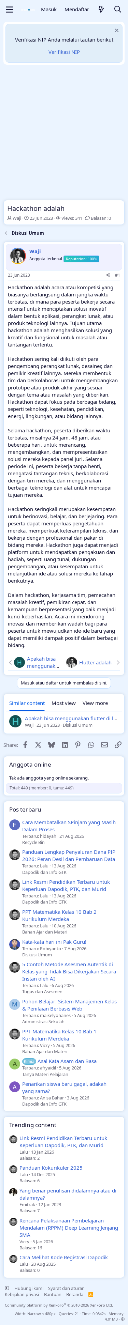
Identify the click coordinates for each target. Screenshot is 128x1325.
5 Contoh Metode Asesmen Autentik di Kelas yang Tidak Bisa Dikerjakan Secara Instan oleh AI (69, 971)
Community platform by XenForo (59, 1305)
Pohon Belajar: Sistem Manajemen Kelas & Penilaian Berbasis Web (69, 1005)
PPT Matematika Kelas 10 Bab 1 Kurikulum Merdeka (59, 1035)
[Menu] (9, 9)
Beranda (74, 1294)
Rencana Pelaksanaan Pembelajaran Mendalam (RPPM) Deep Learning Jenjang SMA (68, 1227)
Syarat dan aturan (66, 1288)
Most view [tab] (64, 702)
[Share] (108, 275)
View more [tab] (95, 702)
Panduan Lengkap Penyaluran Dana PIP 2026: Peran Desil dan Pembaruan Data (68, 855)
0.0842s (99, 1313)
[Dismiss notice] (116, 31)
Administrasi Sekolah (43, 1021)
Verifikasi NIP (64, 51)
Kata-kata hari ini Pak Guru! (54, 941)
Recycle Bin (33, 842)
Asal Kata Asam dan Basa (60, 1061)
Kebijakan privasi (22, 1294)
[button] (7, 1288)
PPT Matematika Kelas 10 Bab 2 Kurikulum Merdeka (59, 915)
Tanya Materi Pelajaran (45, 1074)
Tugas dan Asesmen (42, 991)
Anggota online (30, 764)
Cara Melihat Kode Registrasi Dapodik (63, 1257)
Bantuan (52, 1294)
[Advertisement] (64, 134)
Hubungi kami (28, 1288)
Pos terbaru (25, 809)
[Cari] (118, 9)
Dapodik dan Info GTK (44, 872)
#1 (117, 275)
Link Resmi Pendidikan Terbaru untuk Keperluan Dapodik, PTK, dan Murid (66, 885)
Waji (17, 218)
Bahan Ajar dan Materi (44, 932)
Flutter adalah (95, 662)
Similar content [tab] (27, 702)
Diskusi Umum (37, 955)
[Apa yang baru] (101, 9)
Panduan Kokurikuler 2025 (51, 1167)
